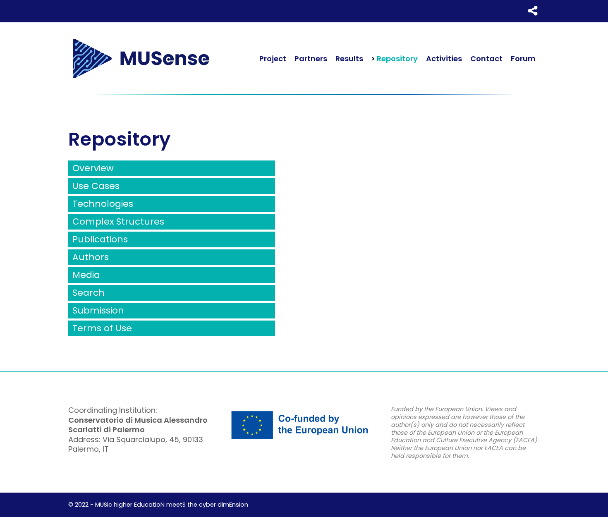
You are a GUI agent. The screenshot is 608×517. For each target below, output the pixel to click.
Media (86, 274)
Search (88, 292)
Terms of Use (102, 328)
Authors (90, 257)
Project (272, 58)
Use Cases (96, 186)
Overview (93, 168)
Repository (396, 58)
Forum (523, 58)
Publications (100, 239)
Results (349, 58)
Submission (98, 310)
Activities (444, 58)
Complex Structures (118, 221)
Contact (486, 58)
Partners (310, 58)
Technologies (102, 203)
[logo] (140, 58)
